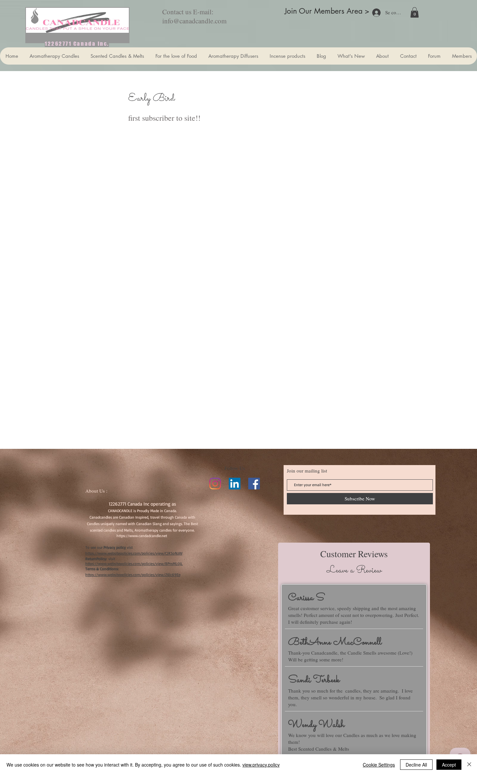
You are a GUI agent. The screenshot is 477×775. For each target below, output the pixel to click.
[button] (414, 12)
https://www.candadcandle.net (141, 535)
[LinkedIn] (234, 483)
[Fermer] (469, 764)
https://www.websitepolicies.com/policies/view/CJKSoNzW (133, 553)
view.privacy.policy (261, 764)
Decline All (416, 764)
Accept (449, 764)
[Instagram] (215, 483)
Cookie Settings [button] (379, 764)
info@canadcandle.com (194, 20)
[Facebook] (254, 483)
